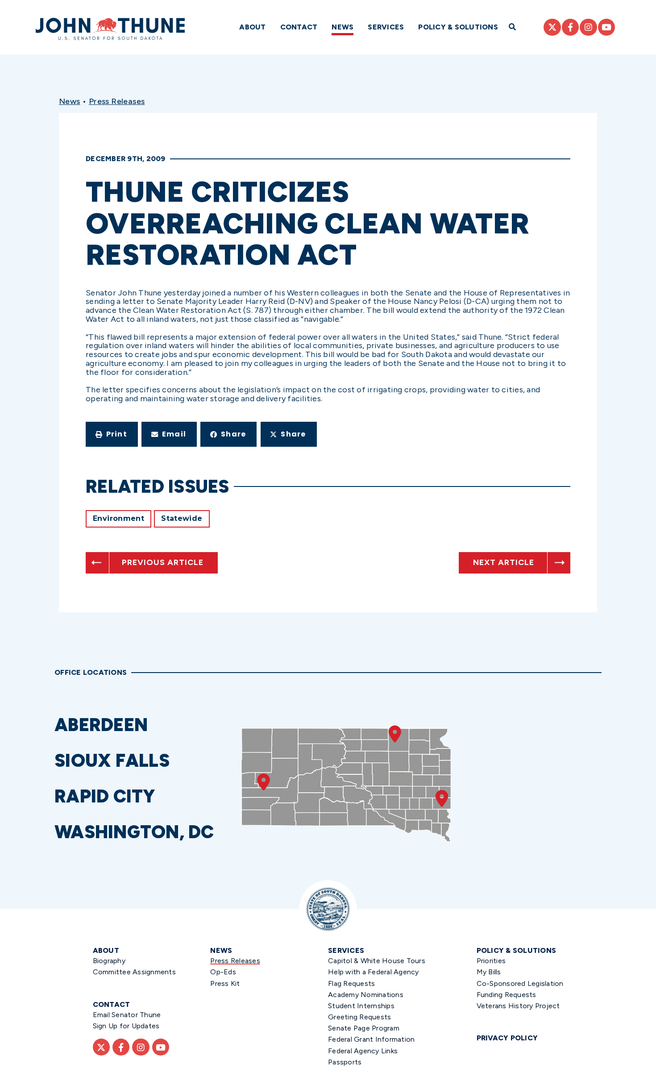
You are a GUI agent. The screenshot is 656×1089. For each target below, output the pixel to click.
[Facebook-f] (570, 27)
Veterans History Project (518, 1006)
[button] (112, 434)
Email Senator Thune (127, 1014)
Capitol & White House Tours (376, 960)
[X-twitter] (552, 27)
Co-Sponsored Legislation (520, 983)
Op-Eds (223, 972)
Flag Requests (351, 983)
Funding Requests (506, 994)
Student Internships (361, 1006)
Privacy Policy (507, 1038)
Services (386, 27)
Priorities (491, 960)
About (252, 27)
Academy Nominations (365, 994)
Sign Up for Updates (126, 1026)
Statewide (181, 518)
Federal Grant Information (371, 1039)
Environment (118, 518)
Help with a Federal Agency (373, 972)
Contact (299, 27)
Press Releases (117, 101)
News (342, 27)
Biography (109, 960)
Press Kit (225, 983)
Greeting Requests (359, 1017)
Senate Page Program (363, 1028)
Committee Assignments (134, 972)
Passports (344, 1062)
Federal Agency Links (363, 1051)
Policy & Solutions (458, 27)
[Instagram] (588, 27)
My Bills (489, 972)
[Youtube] (606, 27)
